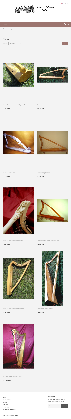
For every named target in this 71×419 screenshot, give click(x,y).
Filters (65, 43)
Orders (5, 402)
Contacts (5, 404)
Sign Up (65, 406)
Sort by (5, 43)
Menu (5, 24)
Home (4, 29)
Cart (68, 24)
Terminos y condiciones (9, 409)
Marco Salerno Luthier (12, 415)
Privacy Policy (7, 407)
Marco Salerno (7, 400)
